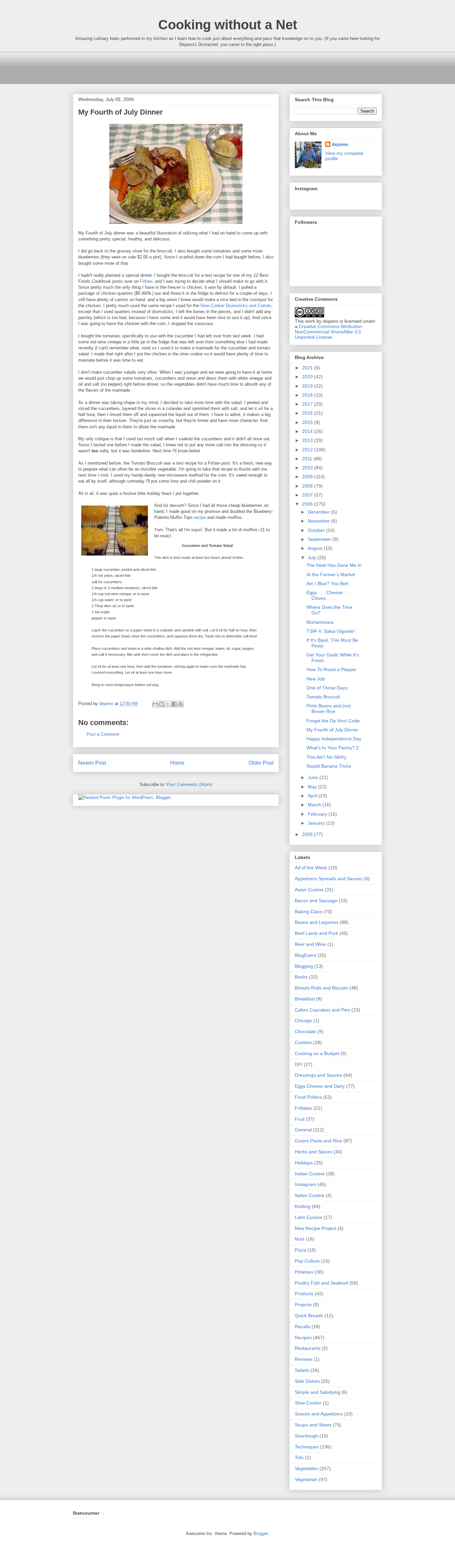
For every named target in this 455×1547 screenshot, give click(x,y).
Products (304, 1293)
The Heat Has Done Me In (334, 565)
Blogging (304, 966)
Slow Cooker (308, 1402)
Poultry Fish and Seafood (321, 1283)
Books (301, 976)
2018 (308, 395)
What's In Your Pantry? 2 (332, 747)
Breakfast (305, 998)
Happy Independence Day (333, 738)
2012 (308, 449)
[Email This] (155, 704)
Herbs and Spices (313, 1151)
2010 (308, 467)
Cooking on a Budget (317, 1053)
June (313, 777)
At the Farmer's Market (330, 574)
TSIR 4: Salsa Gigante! (330, 631)
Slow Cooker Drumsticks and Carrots (235, 305)
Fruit (299, 1119)
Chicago (303, 1020)
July (312, 557)
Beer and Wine (310, 944)
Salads (302, 1370)
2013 (308, 440)
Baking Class (308, 911)
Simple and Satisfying (317, 1392)
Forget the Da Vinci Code (333, 720)
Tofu (299, 1457)
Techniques (307, 1446)
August (316, 548)
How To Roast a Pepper (331, 669)
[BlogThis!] (161, 704)
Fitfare (146, 281)
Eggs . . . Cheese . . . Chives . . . (328, 595)
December (319, 512)
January (317, 823)
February (318, 814)
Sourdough (306, 1435)
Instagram (305, 1184)
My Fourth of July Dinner (332, 729)
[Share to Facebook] (174, 704)
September (320, 539)
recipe (200, 517)
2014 (308, 431)
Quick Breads (309, 1315)
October (317, 530)
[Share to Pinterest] (180, 704)
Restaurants (307, 1348)
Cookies (303, 1042)
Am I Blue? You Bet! (327, 583)
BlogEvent (305, 955)
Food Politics (308, 1097)
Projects (303, 1304)
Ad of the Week (311, 867)
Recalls (302, 1326)
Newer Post (92, 763)
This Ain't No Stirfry (326, 757)
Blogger (260, 1533)
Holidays (304, 1162)
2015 (308, 422)
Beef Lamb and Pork (316, 933)
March (315, 804)
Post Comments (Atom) (189, 784)
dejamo (107, 703)
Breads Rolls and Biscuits (321, 987)
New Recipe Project (315, 1228)
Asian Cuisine (309, 889)
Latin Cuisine (308, 1217)
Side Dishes (307, 1381)
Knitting (302, 1206)
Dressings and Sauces (318, 1075)
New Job (315, 678)
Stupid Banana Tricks (328, 766)
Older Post (260, 763)
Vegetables (306, 1468)
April (313, 795)
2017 (308, 404)
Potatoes (304, 1272)
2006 (308, 504)
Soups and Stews (313, 1424)
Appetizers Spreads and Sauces (328, 878)
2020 (308, 376)
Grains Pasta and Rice (318, 1140)
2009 (308, 476)
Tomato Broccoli (323, 696)
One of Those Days (326, 687)
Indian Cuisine (310, 1173)
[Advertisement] (194, 67)
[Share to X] (168, 704)
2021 (308, 367)
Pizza (300, 1250)
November (319, 521)
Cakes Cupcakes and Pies (322, 1009)
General (303, 1129)
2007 (308, 495)
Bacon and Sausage (316, 900)
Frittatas (303, 1108)
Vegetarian (306, 1479)
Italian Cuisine (309, 1195)
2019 (308, 386)
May (313, 786)
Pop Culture (307, 1261)
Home (177, 763)
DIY (298, 1064)
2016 (308, 413)
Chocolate (305, 1031)
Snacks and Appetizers (319, 1413)
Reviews (303, 1359)
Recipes (303, 1337)
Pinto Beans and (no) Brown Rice (328, 708)
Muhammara (319, 622)
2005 (308, 834)
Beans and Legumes (316, 922)
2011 (307, 458)
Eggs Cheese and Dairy (320, 1086)
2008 (308, 486)
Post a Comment (103, 734)
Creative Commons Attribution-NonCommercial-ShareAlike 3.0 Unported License (329, 332)
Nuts (299, 1239)
